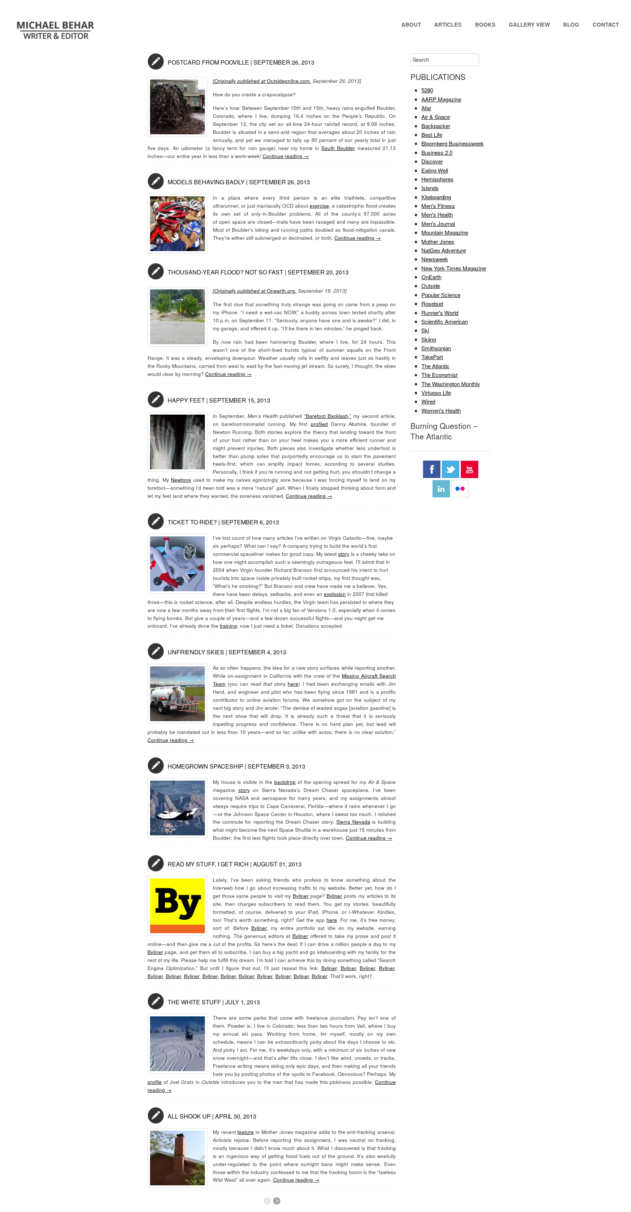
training (228, 625)
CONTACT (606, 24)
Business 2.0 (436, 152)
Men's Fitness (438, 205)
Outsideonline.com (262, 80)
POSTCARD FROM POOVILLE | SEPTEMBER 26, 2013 (241, 62)
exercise (319, 205)
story (343, 553)
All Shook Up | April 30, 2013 (212, 1116)
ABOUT (411, 24)
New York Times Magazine (453, 268)
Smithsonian (436, 348)
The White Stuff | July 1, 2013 (214, 1002)
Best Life (431, 134)
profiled (319, 423)
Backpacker (435, 126)
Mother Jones (437, 241)
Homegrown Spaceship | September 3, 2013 (236, 766)
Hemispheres (437, 179)
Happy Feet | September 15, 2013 (219, 400)
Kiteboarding (436, 197)
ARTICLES (448, 24)
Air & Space (435, 116)
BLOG (571, 24)
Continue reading (286, 156)
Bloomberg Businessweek (452, 143)
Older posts (276, 1201)
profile (155, 1081)
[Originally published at (240, 290)
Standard (156, 61)
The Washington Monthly (450, 384)
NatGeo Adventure (443, 250)
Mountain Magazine (444, 232)
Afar (426, 108)
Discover (432, 161)
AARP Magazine (441, 99)
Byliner (301, 895)
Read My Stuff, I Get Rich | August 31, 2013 (235, 864)
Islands (430, 188)
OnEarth (431, 277)
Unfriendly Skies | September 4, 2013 (227, 652)
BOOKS (485, 24)
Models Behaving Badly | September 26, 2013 (239, 182)
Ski (425, 330)
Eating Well (434, 170)
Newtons (181, 479)
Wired (428, 401)
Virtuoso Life (436, 392)
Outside (430, 285)
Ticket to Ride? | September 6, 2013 (223, 522)
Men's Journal (438, 223)
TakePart (432, 357)
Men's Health (437, 214)
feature (245, 1131)
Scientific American (444, 321)
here (293, 683)
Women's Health (441, 410)
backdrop (285, 781)
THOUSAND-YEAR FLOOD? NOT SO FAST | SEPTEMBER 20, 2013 (258, 272)
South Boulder (338, 148)
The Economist (439, 374)
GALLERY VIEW (529, 24)
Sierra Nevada (353, 821)
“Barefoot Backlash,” (327, 415)
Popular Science (440, 295)
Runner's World (439, 312)
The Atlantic (435, 366)
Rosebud (432, 303)
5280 (427, 90)
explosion (335, 593)
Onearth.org (281, 290)
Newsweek (434, 259)
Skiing (428, 339)
